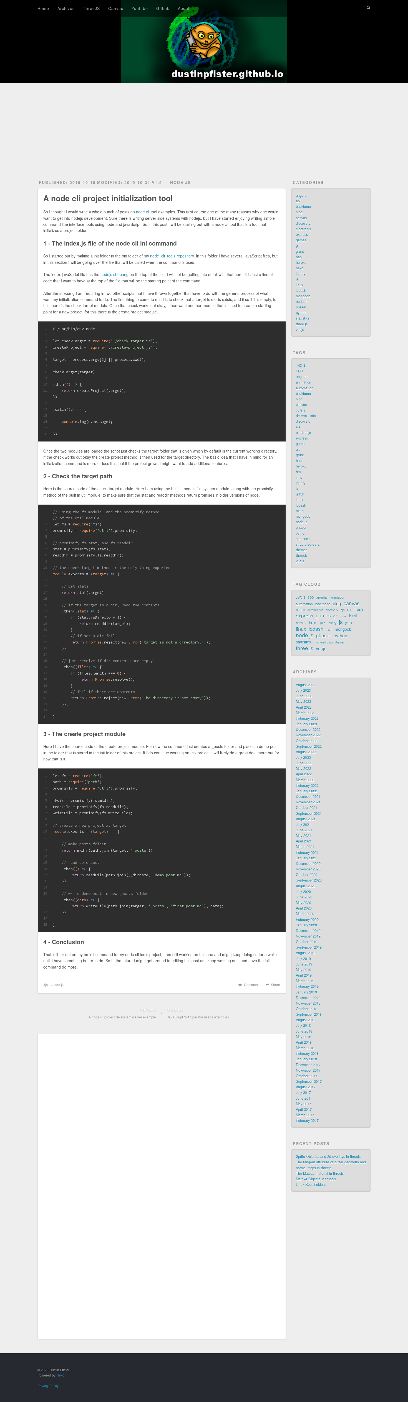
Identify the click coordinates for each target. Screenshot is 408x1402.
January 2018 (306, 1058)
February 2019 (307, 986)
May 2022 (303, 768)
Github (163, 8)
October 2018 (306, 1008)
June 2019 (304, 964)
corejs (300, 410)
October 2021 (306, 807)
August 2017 (306, 1086)
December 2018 (308, 997)
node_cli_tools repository (172, 256)
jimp (299, 477)
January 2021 (306, 857)
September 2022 (309, 746)
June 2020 (304, 897)
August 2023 (306, 684)
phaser (301, 307)
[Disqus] (161, 1114)
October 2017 (306, 1075)
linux (299, 284)
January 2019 (306, 992)
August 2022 (306, 751)
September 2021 (309, 813)
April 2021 (304, 841)
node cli (143, 211)
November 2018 (308, 1003)
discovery (303, 223)
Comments (252, 984)
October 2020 (306, 874)
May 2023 (303, 701)
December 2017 (308, 1064)
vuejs (300, 329)
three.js (302, 323)
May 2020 (303, 902)
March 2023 (305, 712)
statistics (302, 318)
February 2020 (307, 919)
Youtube (140, 8)
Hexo (60, 1375)
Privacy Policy (48, 1385)
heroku (301, 262)
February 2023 (307, 718)
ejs (298, 427)
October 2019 (306, 941)
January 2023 (306, 723)
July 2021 (303, 824)
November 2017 (308, 1070)
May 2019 (303, 969)
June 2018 (304, 1031)
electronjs (303, 228)
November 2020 (308, 869)
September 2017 (309, 1081)
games (301, 240)
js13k (300, 494)
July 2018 (303, 1025)
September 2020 (309, 880)
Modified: (123, 182)
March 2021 (305, 846)
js (46, 984)
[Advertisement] (204, 125)
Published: (67, 182)
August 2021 (306, 818)
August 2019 (306, 952)
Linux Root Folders (311, 1184)
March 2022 (305, 779)
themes (301, 549)
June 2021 (304, 830)
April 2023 (304, 707)
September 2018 (309, 1014)
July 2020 (303, 891)
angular (302, 195)
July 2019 (303, 958)
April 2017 (304, 1109)
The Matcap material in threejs (320, 1173)
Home (43, 8)
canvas (301, 217)
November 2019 (308, 936)
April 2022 (304, 774)
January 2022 (306, 790)
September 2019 (309, 947)
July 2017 (303, 1092)
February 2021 (307, 852)
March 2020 (305, 913)
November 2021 (308, 802)
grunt (300, 251)
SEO (299, 371)
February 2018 (307, 1053)
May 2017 (303, 1103)
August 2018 (306, 1019)
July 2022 (303, 757)
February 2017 (307, 1120)
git (298, 245)
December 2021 (308, 796)
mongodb (303, 295)
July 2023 (303, 690)
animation (303, 382)
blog (299, 212)
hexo (299, 267)
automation (304, 387)
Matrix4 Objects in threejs (316, 1178)
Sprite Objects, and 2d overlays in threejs (328, 1156)
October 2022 (306, 740)
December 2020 (308, 863)
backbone (303, 206)
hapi (299, 256)
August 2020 (306, 885)
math (300, 510)
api (298, 200)
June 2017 (304, 1098)
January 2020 (306, 925)
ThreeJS (91, 8)
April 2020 (304, 908)
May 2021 (303, 835)
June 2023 (304, 695)
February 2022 (307, 785)
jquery (300, 273)
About (184, 8)
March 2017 (305, 1114)
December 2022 (308, 729)
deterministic (306, 415)
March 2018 (305, 1047)
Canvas (115, 8)
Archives (66, 8)
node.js (180, 182)
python (301, 312)
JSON (300, 365)
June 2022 (304, 762)
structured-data (307, 544)
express (302, 234)
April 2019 (304, 975)
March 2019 (305, 980)
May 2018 (303, 1036)
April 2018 (304, 1042)
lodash (301, 290)
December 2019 (308, 930)
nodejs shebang (114, 274)
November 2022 (308, 734)
